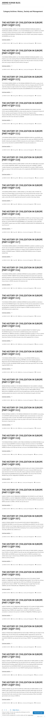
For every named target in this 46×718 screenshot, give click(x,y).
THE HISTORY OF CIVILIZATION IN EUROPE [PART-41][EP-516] (22, 268)
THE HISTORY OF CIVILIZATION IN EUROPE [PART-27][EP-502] (22, 655)
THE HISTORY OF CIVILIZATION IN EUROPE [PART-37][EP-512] (22, 380)
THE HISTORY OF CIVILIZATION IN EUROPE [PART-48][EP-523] (22, 78)
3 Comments (38, 69)
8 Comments (38, 260)
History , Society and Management (27, 43)
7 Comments (38, 95)
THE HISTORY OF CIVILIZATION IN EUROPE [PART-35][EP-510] (22, 436)
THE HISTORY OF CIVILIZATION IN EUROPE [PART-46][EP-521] (22, 132)
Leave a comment (40, 178)
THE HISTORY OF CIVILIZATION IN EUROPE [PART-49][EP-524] (22, 51)
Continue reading (6, 40)
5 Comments (38, 372)
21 (10, 710)
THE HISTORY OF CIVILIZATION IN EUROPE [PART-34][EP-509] (22, 463)
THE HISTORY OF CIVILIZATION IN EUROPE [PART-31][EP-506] (22, 545)
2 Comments (38, 43)
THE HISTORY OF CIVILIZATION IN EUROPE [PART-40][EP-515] (22, 296)
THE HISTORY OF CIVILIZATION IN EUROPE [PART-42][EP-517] (22, 240)
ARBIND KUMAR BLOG (11, 2)
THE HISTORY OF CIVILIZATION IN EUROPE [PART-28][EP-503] (22, 627)
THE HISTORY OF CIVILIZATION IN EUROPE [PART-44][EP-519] (22, 186)
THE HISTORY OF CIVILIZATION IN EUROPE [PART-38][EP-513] (22, 352)
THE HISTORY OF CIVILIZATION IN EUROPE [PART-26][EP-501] (22, 683)
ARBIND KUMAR (6, 43)
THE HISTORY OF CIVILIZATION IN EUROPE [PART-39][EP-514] (22, 324)
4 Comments (38, 316)
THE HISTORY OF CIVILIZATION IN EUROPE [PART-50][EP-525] (22, 23)
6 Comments (38, 536)
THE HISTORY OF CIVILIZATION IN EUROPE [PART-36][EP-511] (22, 408)
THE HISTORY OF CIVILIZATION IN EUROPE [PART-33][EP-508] (22, 491)
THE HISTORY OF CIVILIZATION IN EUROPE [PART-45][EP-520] (22, 158)
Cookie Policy (30, 715)
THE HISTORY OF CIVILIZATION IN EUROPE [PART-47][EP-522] (22, 104)
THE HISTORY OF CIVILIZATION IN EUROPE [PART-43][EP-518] (22, 212)
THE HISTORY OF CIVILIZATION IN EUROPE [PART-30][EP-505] (22, 573)
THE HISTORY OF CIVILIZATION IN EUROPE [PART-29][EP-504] (22, 601)
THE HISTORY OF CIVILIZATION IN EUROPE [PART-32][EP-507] (22, 517)
